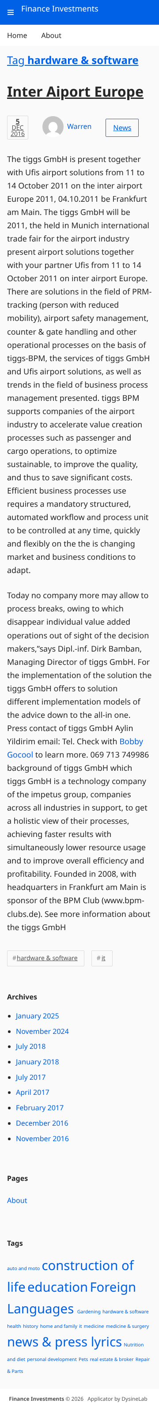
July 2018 (30, 1046)
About (17, 1200)
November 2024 (42, 1031)
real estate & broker (112, 1360)
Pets (83, 1360)
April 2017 (32, 1092)
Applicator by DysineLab (117, 1398)
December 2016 (42, 1123)
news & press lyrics (64, 1341)
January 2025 (37, 1016)
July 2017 (30, 1077)
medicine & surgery (127, 1326)
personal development (52, 1360)
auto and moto (23, 1269)
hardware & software (47, 958)
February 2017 (40, 1107)
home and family (58, 1326)
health (14, 1326)
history (30, 1326)
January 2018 (37, 1062)
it (104, 958)
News (122, 127)
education (57, 1287)
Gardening (89, 1312)
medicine (94, 1326)
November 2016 (42, 1138)
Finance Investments (36, 1398)
